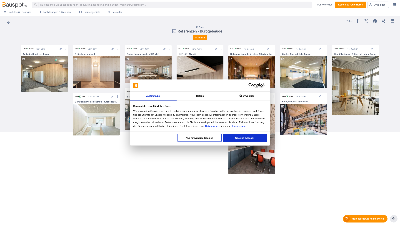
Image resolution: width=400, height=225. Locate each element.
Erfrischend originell (85, 54)
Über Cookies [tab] (246, 95)
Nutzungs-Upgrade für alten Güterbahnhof (251, 54)
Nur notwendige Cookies (199, 138)
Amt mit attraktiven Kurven (36, 54)
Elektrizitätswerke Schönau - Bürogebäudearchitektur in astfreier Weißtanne (96, 102)
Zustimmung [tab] (153, 95)
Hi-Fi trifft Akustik (187, 54)
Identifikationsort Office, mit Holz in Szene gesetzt (355, 54)
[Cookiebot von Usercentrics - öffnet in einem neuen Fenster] (253, 85)
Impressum (238, 126)
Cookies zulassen (244, 138)
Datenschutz (212, 126)
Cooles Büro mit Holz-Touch (296, 54)
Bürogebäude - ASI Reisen (295, 101)
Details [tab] (200, 95)
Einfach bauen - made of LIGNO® (143, 54)
